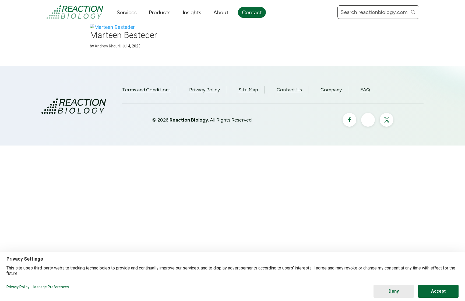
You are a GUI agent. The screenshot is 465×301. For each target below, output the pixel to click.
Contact (252, 12)
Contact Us (289, 90)
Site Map (248, 90)
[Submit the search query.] (413, 12)
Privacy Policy (204, 90)
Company (331, 90)
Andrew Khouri (107, 46)
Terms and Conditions (146, 90)
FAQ (365, 90)
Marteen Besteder (123, 35)
